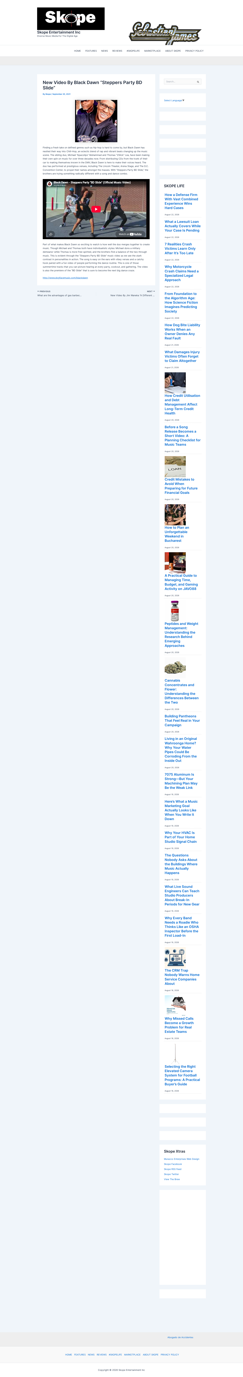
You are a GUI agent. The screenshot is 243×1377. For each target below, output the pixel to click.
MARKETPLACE (132, 1354)
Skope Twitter (171, 1173)
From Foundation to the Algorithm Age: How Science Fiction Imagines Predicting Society (181, 302)
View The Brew (172, 1178)
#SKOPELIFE (115, 1354)
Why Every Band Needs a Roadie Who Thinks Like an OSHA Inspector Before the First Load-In (182, 926)
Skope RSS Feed (172, 1168)
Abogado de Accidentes (180, 1337)
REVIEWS (102, 1354)
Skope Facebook (173, 1163)
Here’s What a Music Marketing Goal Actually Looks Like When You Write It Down (181, 809)
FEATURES (80, 1354)
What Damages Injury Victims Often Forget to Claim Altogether (182, 355)
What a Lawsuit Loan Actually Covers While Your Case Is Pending (183, 225)
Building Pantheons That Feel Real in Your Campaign (182, 719)
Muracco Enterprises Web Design (181, 1158)
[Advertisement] (185, 1236)
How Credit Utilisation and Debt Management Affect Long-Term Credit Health (182, 404)
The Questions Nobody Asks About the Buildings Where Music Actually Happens (181, 863)
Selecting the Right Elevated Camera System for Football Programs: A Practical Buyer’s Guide (182, 1074)
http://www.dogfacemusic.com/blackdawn (65, 277)
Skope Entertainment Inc (58, 32)
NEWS (91, 1354)
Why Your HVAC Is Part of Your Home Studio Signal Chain (181, 836)
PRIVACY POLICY (170, 1354)
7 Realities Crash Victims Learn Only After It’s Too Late (180, 247)
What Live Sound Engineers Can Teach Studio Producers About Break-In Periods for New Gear (182, 895)
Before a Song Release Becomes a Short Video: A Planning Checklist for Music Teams (183, 435)
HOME (68, 1354)
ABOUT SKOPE (150, 1354)
